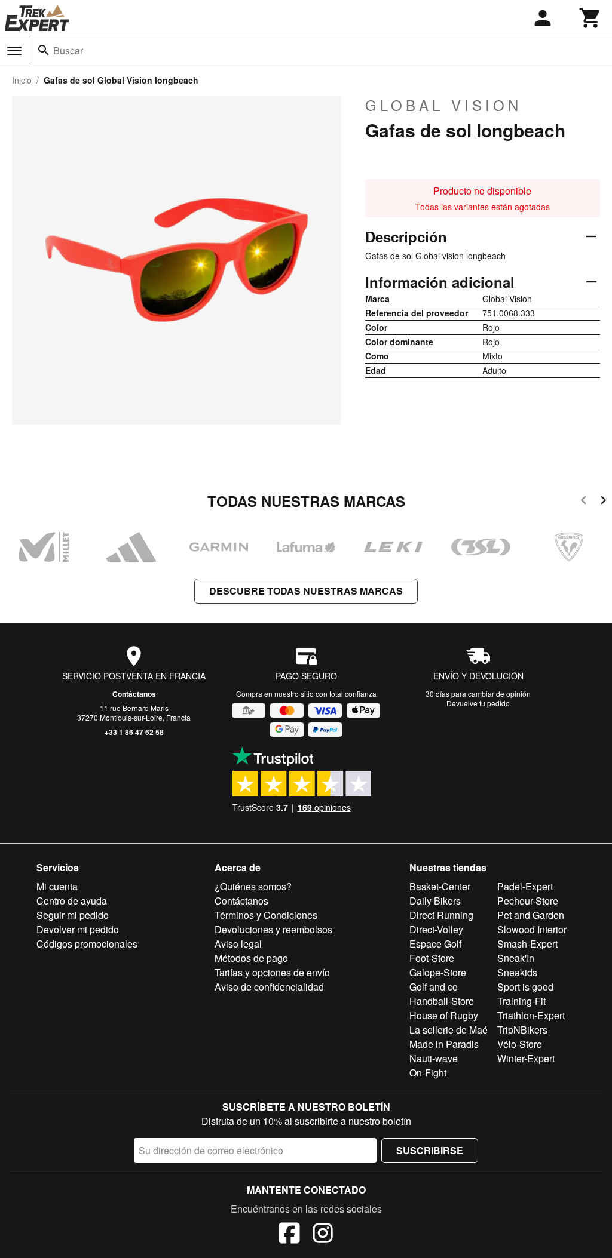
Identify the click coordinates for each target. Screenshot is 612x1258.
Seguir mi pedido (72, 915)
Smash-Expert (527, 944)
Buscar (68, 50)
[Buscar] (43, 50)
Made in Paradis (444, 1044)
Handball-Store (441, 1001)
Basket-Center (439, 886)
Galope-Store (437, 972)
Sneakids (517, 972)
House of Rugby (443, 1015)
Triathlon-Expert (531, 1015)
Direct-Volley (436, 929)
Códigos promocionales (86, 944)
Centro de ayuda (71, 901)
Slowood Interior (532, 929)
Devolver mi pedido (77, 929)
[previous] (583, 501)
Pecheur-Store (527, 901)
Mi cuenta (57, 886)
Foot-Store (431, 958)
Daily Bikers (435, 901)
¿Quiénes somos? (253, 886)
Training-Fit (521, 1001)
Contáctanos (134, 694)
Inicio (22, 80)
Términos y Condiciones (266, 915)
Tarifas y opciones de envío (272, 972)
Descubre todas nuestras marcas (306, 591)
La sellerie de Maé (448, 1029)
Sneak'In (515, 958)
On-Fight (427, 1072)
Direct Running (441, 915)
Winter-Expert (526, 1058)
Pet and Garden (530, 915)
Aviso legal (238, 944)
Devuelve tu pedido (478, 703)
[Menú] (14, 50)
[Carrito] (590, 18)
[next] (603, 501)
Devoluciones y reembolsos (273, 929)
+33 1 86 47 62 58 (134, 732)
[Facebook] (289, 1234)
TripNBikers (522, 1029)
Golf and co (433, 987)
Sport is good (525, 987)
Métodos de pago (251, 958)
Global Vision (443, 105)
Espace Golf (435, 944)
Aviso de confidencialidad (269, 987)
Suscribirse (429, 1150)
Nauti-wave (433, 1058)
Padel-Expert (525, 886)
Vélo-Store (519, 1044)
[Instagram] (323, 1234)
